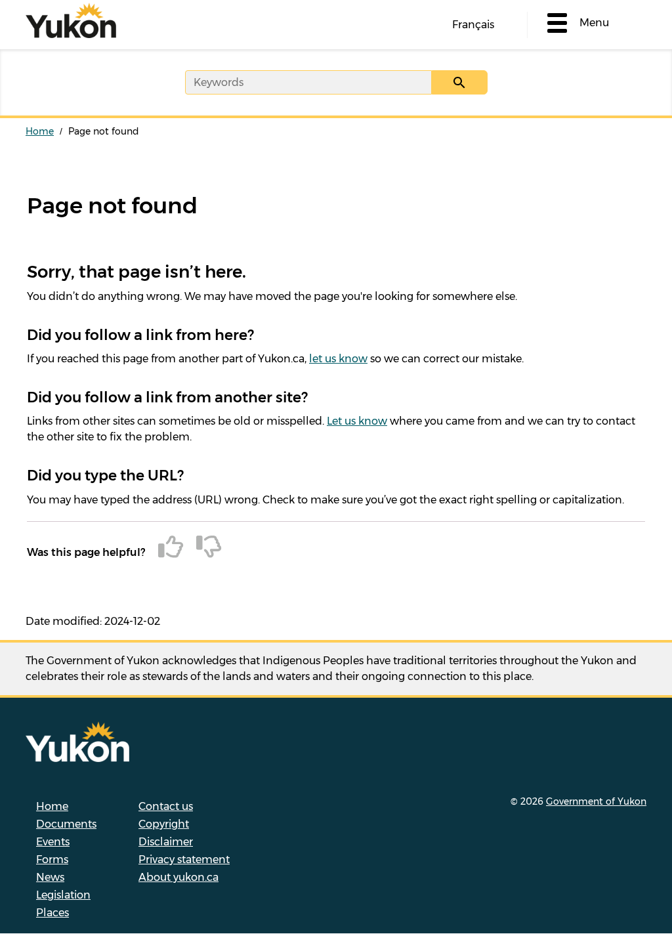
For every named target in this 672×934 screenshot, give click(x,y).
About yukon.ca (178, 877)
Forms (52, 859)
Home (40, 131)
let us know (338, 358)
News (50, 877)
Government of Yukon (596, 801)
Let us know (357, 421)
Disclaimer (165, 842)
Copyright (163, 824)
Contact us (165, 806)
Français (473, 24)
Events (53, 842)
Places (52, 912)
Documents (66, 824)
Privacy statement (184, 859)
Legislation (63, 895)
